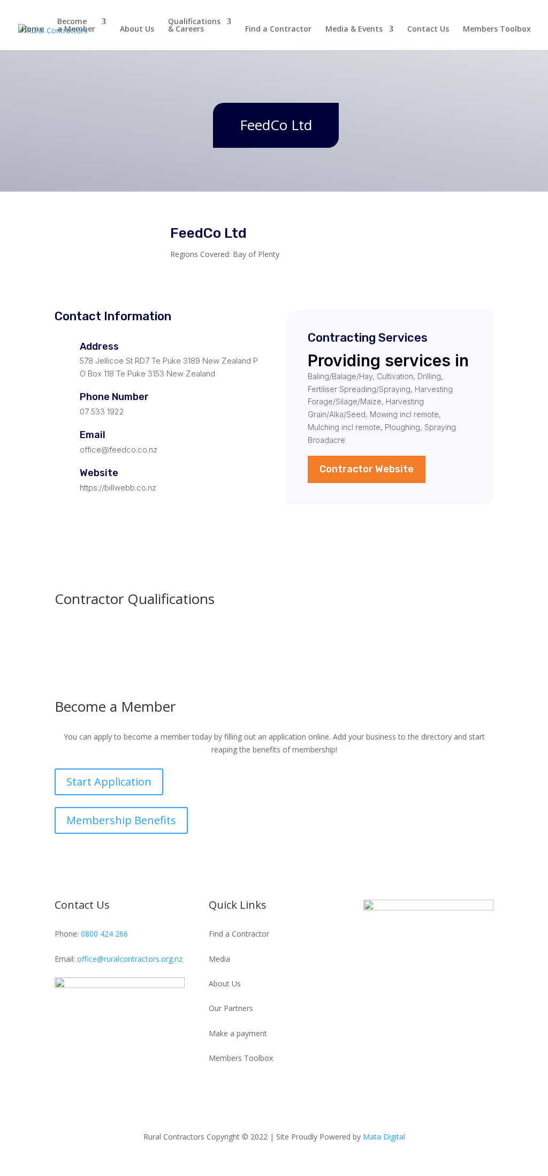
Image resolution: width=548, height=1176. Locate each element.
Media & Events (354, 29)
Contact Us (428, 29)
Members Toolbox (497, 29)
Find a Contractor (278, 29)
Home (32, 29)
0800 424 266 (104, 934)
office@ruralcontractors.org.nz (129, 959)
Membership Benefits (121, 820)
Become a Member (76, 26)
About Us (137, 29)
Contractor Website (366, 469)
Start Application (108, 781)
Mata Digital (384, 1137)
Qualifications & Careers (194, 26)
